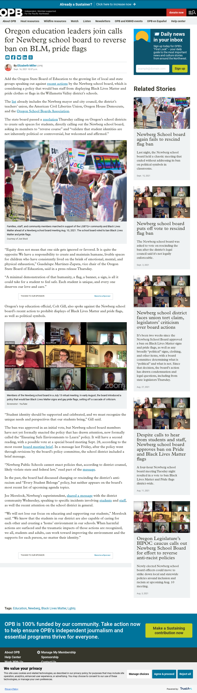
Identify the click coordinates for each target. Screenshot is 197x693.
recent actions (57, 84)
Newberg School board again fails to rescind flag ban (161, 139)
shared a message (80, 496)
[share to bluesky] (19, 57)
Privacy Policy (11, 688)
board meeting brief (38, 447)
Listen (87, 21)
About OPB (9, 21)
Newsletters (102, 21)
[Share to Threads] (30, 57)
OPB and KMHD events (129, 21)
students (105, 500)
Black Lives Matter (53, 608)
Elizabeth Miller (27, 65)
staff (122, 500)
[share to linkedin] (25, 57)
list (14, 102)
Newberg (34, 608)
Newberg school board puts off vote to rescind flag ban (161, 228)
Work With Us (14, 662)
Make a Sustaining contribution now (169, 630)
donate (176, 12)
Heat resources (30, 21)
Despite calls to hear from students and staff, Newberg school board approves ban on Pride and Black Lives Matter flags (161, 447)
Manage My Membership (58, 652)
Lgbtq (71, 608)
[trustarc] (186, 689)
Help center (178, 21)
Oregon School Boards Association (43, 111)
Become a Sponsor (102, 296)
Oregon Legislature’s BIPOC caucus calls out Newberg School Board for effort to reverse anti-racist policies (162, 548)
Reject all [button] (185, 674)
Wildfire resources (55, 21)
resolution (50, 119)
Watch (74, 21)
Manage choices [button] (139, 674)
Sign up (180, 68)
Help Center (13, 657)
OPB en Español (157, 21)
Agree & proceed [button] (164, 674)
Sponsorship (49, 657)
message (89, 470)
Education (20, 608)
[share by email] (7, 57)
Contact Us (48, 662)
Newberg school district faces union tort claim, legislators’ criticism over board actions (162, 320)
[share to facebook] (13, 57)
